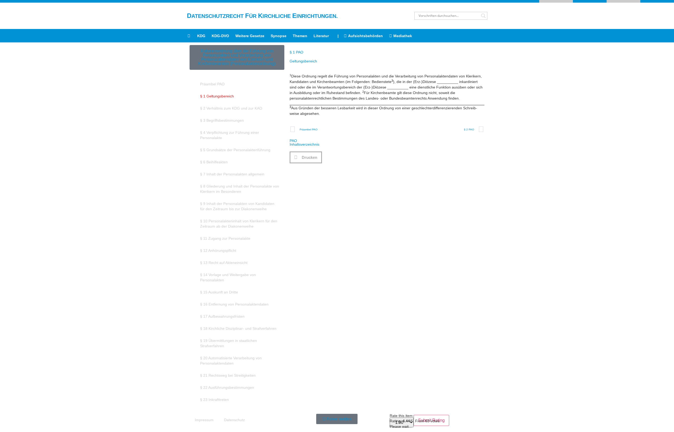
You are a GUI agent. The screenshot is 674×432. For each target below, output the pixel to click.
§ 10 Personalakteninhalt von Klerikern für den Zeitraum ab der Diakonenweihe (238, 223)
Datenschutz (234, 420)
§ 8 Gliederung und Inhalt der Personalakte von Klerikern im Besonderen (239, 189)
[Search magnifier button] (483, 15)
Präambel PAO (212, 84)
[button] (306, 157)
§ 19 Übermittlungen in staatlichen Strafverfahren (228, 343)
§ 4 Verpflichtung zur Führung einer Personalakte (229, 135)
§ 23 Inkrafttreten (214, 399)
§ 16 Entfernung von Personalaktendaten (234, 304)
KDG (201, 36)
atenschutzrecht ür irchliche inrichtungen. (262, 16)
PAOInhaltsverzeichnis (304, 142)
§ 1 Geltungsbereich (217, 96)
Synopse (278, 36)
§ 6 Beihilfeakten (214, 162)
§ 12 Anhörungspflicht (218, 250)
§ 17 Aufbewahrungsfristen (222, 316)
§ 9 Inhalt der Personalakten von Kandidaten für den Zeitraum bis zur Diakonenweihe (237, 206)
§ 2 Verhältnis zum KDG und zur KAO (231, 108)
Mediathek (402, 36)
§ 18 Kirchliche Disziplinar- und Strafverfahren (238, 328)
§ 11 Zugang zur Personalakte (225, 238)
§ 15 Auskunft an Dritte (219, 292)
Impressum (204, 420)
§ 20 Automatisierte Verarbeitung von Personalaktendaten (231, 360)
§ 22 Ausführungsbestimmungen (227, 387)
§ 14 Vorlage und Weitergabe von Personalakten (228, 277)
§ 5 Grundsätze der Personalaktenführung (235, 150)
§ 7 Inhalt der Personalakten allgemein (232, 174)
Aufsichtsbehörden (365, 36)
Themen (300, 36)
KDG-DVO (220, 36)
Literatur (321, 36)
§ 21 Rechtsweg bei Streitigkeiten (228, 375)
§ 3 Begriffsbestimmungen (222, 120)
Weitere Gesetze (249, 36)
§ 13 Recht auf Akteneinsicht (223, 263)
